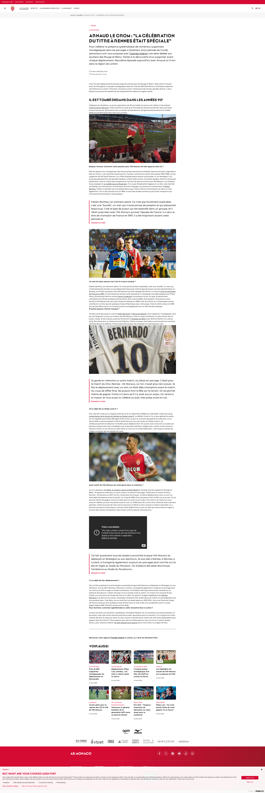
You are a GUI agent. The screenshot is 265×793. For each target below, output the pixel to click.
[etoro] (183, 741)
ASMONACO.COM (7, 2)
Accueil (72, 15)
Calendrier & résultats (50, 8)
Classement (67, 8)
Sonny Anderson (125, 296)
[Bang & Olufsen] (148, 741)
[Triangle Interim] (123, 741)
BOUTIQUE (29, 2)
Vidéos (76, 8)
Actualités (79, 15)
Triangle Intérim (138, 53)
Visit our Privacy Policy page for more (34, 786)
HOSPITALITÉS (39, 2)
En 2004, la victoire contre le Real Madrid (121, 490)
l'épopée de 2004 (138, 319)
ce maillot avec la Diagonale (115, 184)
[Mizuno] (138, 731)
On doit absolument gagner (126, 623)
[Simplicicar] (166, 741)
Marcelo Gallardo (139, 314)
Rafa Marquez (124, 314)
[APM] (126, 731)
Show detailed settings (10, 786)
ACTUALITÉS (24, 8)
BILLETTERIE (19, 2)
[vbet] (97, 741)
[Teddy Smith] (135, 741)
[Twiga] (111, 741)
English (5, 769)
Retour (93, 25)
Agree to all (250, 778)
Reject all (250, 782)
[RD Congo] (81, 741)
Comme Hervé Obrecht (99, 108)
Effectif (34, 8)
